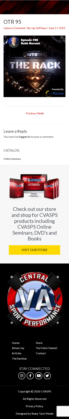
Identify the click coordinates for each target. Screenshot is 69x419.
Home (15, 342)
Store (39, 342)
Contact (41, 353)
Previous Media (35, 113)
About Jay (18, 348)
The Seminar (19, 358)
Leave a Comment (14, 28)
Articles (16, 353)
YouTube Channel (46, 348)
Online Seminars (12, 158)
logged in (24, 136)
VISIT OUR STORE (34, 250)
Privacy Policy (34, 406)
